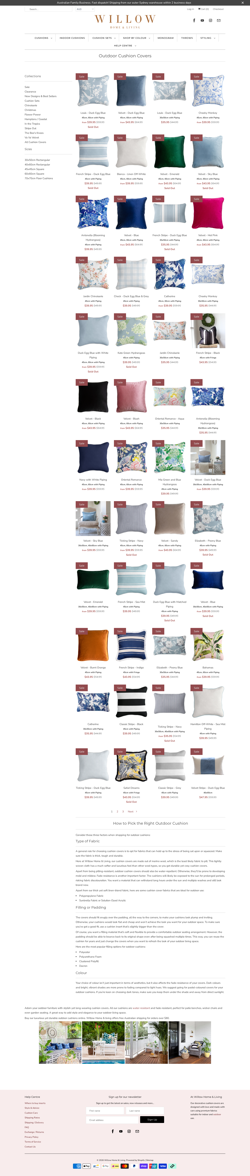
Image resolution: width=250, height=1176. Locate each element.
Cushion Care (31, 1112)
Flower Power (33, 114)
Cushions (42, 38)
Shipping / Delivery (34, 1122)
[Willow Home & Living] (125, 22)
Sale (27, 87)
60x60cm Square (34, 173)
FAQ (27, 1127)
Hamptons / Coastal (36, 119)
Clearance (30, 91)
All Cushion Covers (35, 142)
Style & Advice (32, 1108)
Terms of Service (33, 1141)
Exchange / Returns (34, 1132)
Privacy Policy (31, 1137)
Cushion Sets (103, 38)
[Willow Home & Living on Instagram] (210, 20)
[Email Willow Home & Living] (218, 20)
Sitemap (149, 1160)
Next (131, 811)
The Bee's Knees (34, 133)
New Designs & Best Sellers (40, 96)
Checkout (218, 9)
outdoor (217, 1114)
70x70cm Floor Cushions (39, 178)
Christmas (30, 110)
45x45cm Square (34, 169)
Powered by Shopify (135, 1160)
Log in (190, 9)
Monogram (166, 38)
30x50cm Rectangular (37, 160)
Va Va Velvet (32, 137)
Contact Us (30, 1146)
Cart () (204, 9)
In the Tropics (32, 123)
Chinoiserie (31, 105)
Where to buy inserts (35, 1103)
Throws (187, 38)
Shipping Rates (32, 1117)
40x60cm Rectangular (37, 164)
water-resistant (141, 1008)
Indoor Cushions (72, 38)
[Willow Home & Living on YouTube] (202, 20)
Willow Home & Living (114, 1160)
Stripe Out (30, 128)
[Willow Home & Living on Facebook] (194, 20)
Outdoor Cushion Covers (125, 55)
